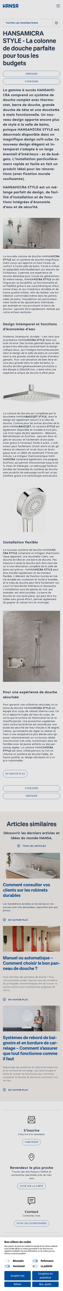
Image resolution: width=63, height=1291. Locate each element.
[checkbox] (7, 1260)
